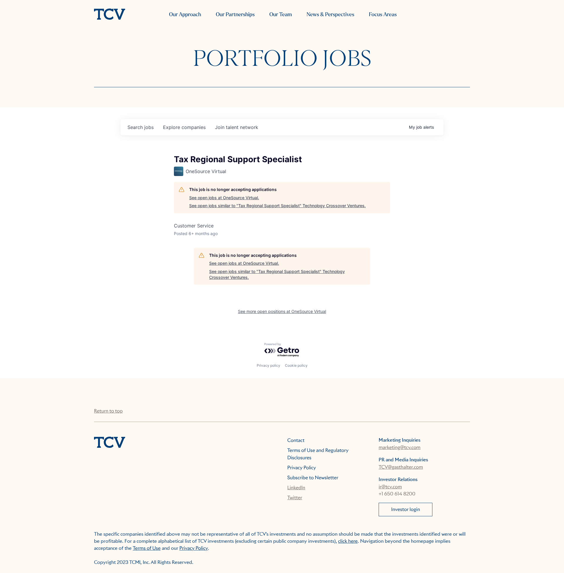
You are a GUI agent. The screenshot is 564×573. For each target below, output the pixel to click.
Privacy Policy (301, 468)
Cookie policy (296, 365)
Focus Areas (383, 14)
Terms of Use (147, 548)
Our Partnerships (235, 14)
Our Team (280, 14)
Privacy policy (268, 365)
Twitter (294, 498)
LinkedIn (296, 488)
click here (348, 541)
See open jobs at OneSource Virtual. (224, 197)
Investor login (405, 509)
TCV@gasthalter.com (401, 467)
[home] (109, 15)
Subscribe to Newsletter (312, 478)
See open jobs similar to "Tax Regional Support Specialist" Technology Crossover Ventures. (277, 205)
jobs (140, 127)
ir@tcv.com (390, 487)
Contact (296, 440)
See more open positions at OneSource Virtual (282, 311)
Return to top (108, 411)
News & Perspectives (330, 14)
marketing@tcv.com (399, 447)
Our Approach (185, 14)
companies (184, 127)
